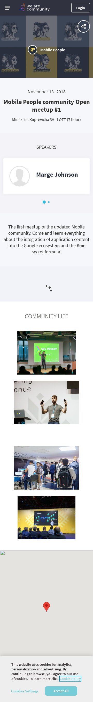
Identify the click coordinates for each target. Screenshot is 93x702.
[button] (8, 8)
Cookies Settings (24, 691)
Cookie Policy (70, 678)
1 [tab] (44, 202)
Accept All (61, 691)
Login (80, 7)
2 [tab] (48, 202)
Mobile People (52, 49)
